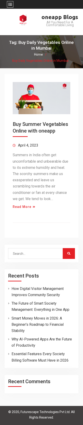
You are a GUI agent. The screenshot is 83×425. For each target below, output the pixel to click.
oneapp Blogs (60, 17)
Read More (22, 207)
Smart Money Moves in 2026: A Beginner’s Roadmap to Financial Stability (38, 324)
